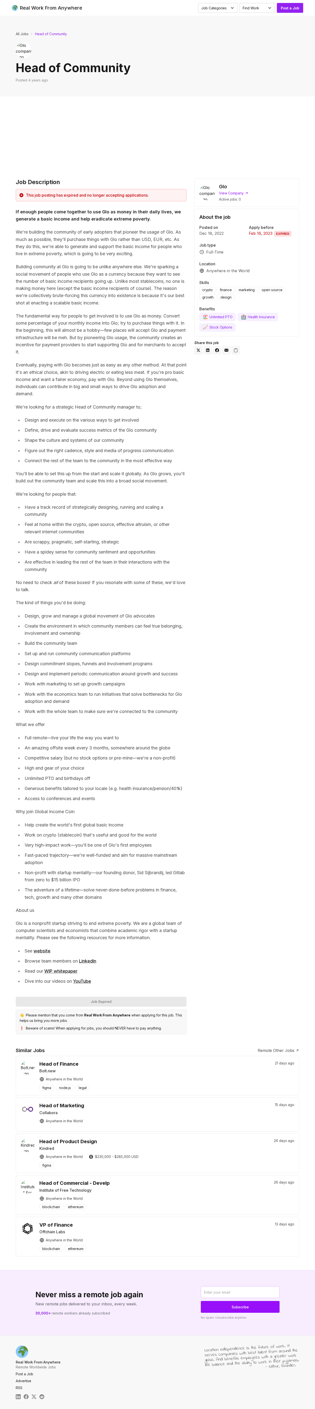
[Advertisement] (157, 133)
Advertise (23, 1381)
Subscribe (240, 1307)
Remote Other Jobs (276, 1050)
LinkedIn (87, 961)
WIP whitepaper (61, 971)
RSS (19, 1388)
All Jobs (22, 34)
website (41, 950)
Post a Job (290, 8)
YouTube (82, 981)
